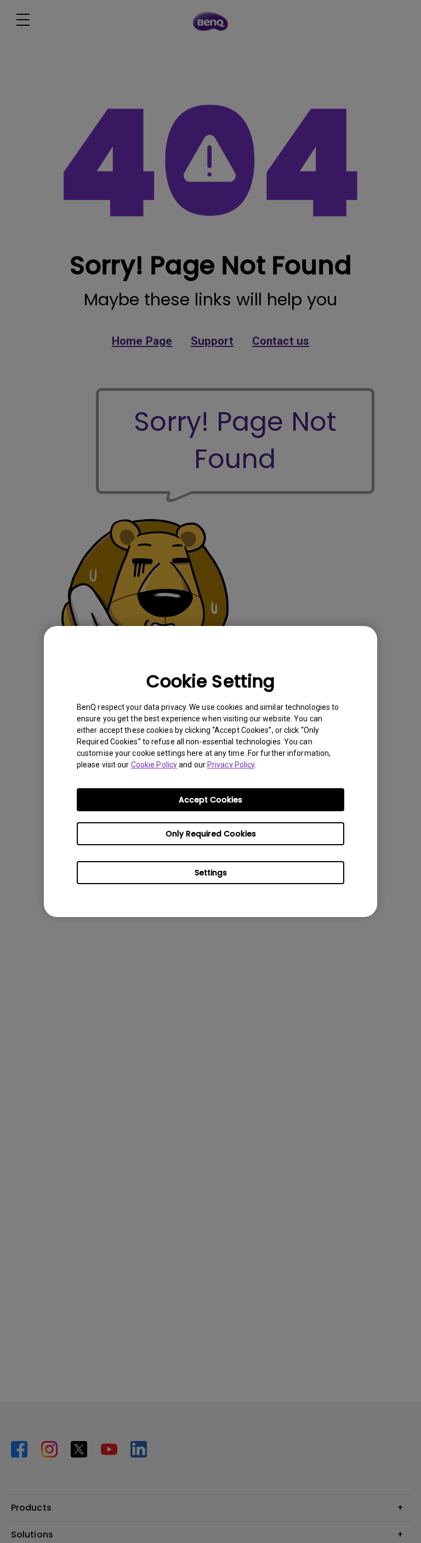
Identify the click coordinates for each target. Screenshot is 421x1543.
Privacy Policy (230, 764)
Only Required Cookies (211, 833)
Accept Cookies (210, 799)
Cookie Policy (154, 764)
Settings (211, 872)
